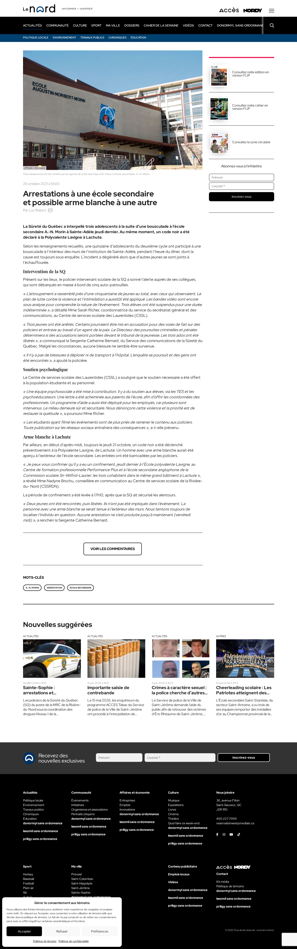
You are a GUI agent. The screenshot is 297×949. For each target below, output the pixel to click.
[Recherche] (268, 25)
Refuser (62, 931)
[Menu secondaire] (271, 10)
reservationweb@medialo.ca (235, 823)
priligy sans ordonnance (40, 839)
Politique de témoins (44, 941)
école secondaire (80, 587)
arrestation (54, 587)
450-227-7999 (226, 819)
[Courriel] (50, 210)
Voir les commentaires (112, 549)
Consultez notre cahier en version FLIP (250, 107)
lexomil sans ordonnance (40, 831)
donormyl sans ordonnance (241, 25)
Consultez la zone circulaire (251, 142)
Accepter (24, 931)
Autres (221, 636)
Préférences (99, 931)
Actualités (30, 636)
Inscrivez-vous (242, 196)
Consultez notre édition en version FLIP (250, 74)
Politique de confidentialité (73, 941)
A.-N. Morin (32, 587)
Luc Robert (37, 210)
